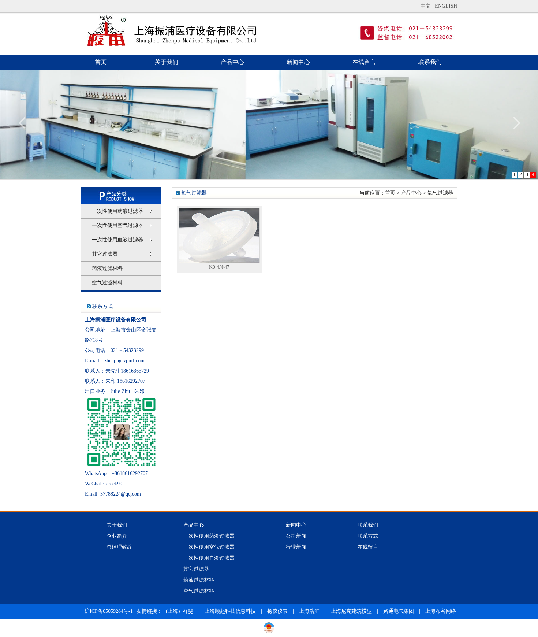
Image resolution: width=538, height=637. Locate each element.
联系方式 (368, 536)
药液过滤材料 (107, 268)
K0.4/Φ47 (219, 267)
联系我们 (430, 62)
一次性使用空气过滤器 (117, 225)
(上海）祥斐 (180, 611)
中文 (426, 6)
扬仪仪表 (277, 611)
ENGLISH (446, 6)
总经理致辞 (119, 547)
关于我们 (166, 62)
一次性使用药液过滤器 (117, 211)
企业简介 (117, 536)
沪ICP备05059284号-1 (109, 611)
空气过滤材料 (107, 282)
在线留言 (364, 62)
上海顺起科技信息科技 (230, 611)
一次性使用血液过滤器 (117, 239)
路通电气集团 (398, 611)
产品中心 (232, 62)
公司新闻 (296, 536)
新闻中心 (298, 62)
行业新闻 (296, 547)
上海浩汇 (309, 611)
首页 (101, 62)
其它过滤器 (104, 254)
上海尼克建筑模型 (351, 611)
